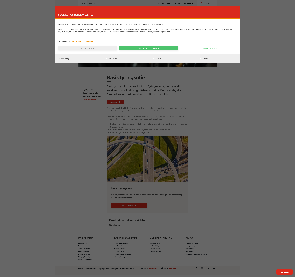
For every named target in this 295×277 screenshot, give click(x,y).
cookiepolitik (90, 41)
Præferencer (112, 58)
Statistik (157, 58)
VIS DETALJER (209, 48)
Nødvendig (64, 58)
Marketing (205, 58)
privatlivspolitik (77, 41)
